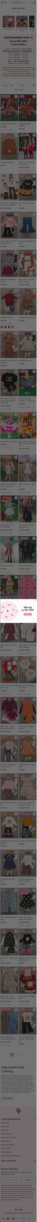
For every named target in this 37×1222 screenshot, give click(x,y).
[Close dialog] (35, 600)
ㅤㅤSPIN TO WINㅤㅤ (27, 614)
